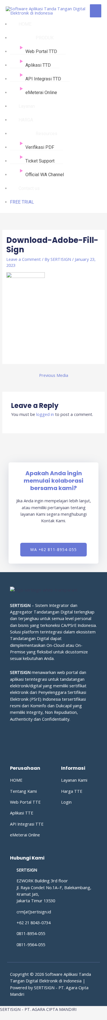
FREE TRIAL (22, 202)
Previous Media (53, 375)
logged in (45, 414)
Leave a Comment (23, 259)
